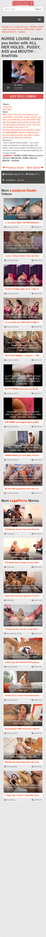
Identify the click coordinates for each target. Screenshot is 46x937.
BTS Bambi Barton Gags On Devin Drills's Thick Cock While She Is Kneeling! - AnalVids (23, 555)
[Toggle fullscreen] (38, 87)
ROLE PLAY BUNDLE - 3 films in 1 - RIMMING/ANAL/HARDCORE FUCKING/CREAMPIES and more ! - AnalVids (23, 346)
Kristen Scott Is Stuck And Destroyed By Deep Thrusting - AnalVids (23, 688)
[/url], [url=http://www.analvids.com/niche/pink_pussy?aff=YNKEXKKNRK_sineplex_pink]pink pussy (22, 130)
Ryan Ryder (7, 109)
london (29, 124)
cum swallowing (14, 119)
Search (38, 9)
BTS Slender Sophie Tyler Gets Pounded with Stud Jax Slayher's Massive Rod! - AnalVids (23, 521)
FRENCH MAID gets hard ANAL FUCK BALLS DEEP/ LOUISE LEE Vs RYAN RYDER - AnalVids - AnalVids (23, 447)
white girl (27, 137)
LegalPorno (18, 500)
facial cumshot (23, 122)
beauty (27, 117)
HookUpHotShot (12, 667)
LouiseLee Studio (23, 190)
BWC (5, 114)
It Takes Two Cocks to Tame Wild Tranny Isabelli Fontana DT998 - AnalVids (23, 787)
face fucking (11, 122)
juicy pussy (20, 124)
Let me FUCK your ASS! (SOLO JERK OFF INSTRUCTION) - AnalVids (23, 315)
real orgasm (28, 135)
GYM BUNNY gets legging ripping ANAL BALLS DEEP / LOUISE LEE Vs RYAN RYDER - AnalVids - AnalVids (23, 414)
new (16, 127)
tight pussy (19, 137)
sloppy (36, 135)
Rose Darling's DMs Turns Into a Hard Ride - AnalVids (23, 722)
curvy (23, 119)
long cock (36, 124)
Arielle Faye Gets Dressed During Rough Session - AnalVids (23, 655)
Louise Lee (7, 106)
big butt (34, 117)
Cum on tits (12, 114)
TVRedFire (10, 600)
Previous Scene (15, 167)
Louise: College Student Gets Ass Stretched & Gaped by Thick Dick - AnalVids (23, 248)
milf (4, 127)
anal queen (18, 117)
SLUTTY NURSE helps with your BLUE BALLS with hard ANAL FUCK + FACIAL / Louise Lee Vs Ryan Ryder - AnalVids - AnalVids (23, 380)
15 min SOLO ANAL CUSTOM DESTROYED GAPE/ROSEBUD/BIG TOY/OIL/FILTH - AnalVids (23, 215)
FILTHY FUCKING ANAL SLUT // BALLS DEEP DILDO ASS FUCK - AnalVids (23, 282)
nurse (21, 127)
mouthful (9, 127)
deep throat (31, 119)
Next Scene (34, 167)
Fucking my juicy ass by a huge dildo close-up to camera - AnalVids (23, 622)
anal (19, 114)
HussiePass (10, 534)
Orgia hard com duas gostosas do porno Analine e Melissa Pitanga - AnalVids (23, 588)
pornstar (6, 135)
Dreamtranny (10, 800)
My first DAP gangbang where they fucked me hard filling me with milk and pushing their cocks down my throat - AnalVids (23, 479)
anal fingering (27, 114)
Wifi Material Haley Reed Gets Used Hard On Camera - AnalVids (23, 755)
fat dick (33, 122)
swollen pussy (8, 137)
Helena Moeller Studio (14, 633)
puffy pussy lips (16, 135)
